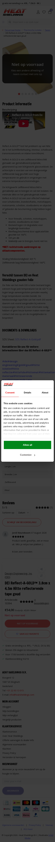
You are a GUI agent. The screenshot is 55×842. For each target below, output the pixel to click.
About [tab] (45, 392)
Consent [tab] (10, 392)
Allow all (27, 445)
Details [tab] (27, 392)
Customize (25, 454)
